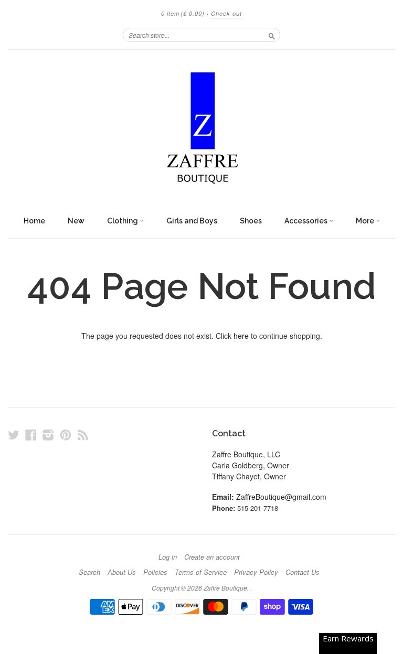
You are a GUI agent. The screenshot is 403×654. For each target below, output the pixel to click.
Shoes (251, 221)
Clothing (123, 221)
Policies (155, 572)
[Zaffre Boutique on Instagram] (48, 434)
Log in (167, 557)
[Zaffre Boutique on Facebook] (31, 434)
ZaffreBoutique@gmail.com (281, 496)
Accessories (306, 221)
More (366, 221)
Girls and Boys (191, 221)
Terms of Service (201, 572)
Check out (226, 13)
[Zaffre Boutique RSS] (83, 434)
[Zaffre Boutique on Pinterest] (65, 434)
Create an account (212, 557)
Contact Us (302, 572)
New (76, 221)
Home (34, 221)
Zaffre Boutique (225, 587)
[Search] (272, 34)
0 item (183, 13)
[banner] (201, 130)
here (241, 335)
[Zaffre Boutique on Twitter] (13, 434)
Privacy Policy (256, 572)
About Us (122, 572)
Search (89, 572)
